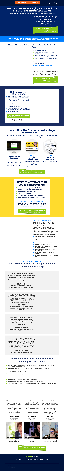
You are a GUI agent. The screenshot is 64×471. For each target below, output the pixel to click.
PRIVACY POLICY (37, 461)
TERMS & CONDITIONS (28, 461)
